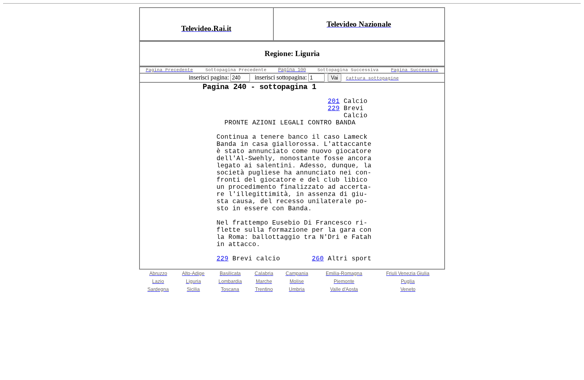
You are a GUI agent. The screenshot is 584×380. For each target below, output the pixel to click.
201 (334, 101)
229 (334, 108)
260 (318, 258)
